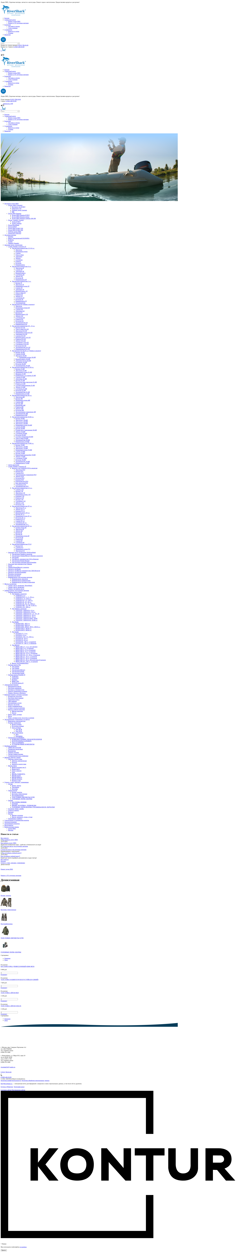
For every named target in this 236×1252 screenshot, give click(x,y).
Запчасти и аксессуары (19, 764)
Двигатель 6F (19, 529)
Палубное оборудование (15, 698)
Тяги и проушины (17, 732)
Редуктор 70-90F (20, 460)
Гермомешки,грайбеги (15, 818)
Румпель (18, 261)
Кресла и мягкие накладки (16, 709)
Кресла (14, 713)
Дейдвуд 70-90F (20, 456)
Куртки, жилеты (17, 792)
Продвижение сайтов (18, 1090)
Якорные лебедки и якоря (12, 757)
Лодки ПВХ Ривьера (14, 213)
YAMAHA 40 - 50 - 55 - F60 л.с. (25, 604)
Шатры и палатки (17, 815)
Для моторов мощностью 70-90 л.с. (23, 443)
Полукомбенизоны (18, 795)
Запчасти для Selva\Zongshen (17, 572)
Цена (6, 960)
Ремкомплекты (20, 265)
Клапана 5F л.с (20, 511)
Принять (3, 1250)
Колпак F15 (19, 546)
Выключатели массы (14, 686)
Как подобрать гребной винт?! (10, 856)
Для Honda (15, 622)
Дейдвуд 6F (19, 531)
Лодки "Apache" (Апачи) (16, 220)
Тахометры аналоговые (15, 749)
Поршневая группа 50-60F (23, 425)
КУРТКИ (15, 804)
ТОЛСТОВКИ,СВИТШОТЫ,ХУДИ (23, 797)
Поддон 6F (18, 534)
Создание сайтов (6, 1090)
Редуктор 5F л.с (20, 518)
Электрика (18, 256)
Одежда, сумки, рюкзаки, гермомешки (16, 782)
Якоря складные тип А (19, 767)
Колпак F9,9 (19, 471)
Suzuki (10, 565)
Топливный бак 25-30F (22, 392)
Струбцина (18, 260)
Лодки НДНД (12, 227)
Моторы (10, 830)
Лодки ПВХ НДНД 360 (15, 230)
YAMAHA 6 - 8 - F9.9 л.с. (23, 599)
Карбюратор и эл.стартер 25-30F (25, 375)
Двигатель (18, 250)
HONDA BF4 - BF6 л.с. (22, 625)
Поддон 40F (19, 403)
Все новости (5, 838)
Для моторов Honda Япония (20, 561)
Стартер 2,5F (19, 489)
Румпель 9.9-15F (20, 339)
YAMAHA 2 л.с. (20, 595)
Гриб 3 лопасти (16, 771)
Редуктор (18, 263)
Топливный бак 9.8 (21, 322)
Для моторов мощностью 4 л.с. (21, 266)
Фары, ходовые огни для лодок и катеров (21, 718)
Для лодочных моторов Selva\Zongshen (24, 562)
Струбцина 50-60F (21, 433)
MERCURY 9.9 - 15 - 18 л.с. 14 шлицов (27, 655)
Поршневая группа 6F (22, 536)
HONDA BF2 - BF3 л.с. (22, 623)
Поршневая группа (21, 251)
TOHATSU (15, 678)
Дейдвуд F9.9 (19, 476)
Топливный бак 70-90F (22, 461)
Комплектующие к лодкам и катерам (16, 694)
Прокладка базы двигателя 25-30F (26, 382)
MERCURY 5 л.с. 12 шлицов (24, 648)
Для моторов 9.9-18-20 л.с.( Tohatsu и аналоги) (26, 351)
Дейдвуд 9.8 (19, 316)
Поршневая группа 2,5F (23, 494)
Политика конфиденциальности (11, 1080)
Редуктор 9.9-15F (20, 346)
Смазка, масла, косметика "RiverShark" (20, 585)
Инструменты (8, 825)
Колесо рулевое (16, 724)
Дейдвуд (18, 258)
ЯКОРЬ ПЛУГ (16, 775)
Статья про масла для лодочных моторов (13, 849)
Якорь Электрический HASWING (19, 238)
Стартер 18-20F (20, 354)
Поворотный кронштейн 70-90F (25, 455)
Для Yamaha (15, 666)
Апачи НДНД (16, 222)
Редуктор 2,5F (19, 504)
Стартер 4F (18, 270)
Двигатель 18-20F (21, 355)
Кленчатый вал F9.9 (21, 481)
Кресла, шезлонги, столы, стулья (22, 817)
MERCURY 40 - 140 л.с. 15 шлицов (26, 661)
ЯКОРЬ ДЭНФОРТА (18, 774)
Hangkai (10, 236)
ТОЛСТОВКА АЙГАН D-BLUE (11, 1006)
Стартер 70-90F (20, 451)
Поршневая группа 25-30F (23, 372)
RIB (13, 212)
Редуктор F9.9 (19, 478)
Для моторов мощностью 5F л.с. (22, 506)
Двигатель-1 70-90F (21, 446)
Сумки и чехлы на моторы (16, 708)
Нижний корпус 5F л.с (22, 513)
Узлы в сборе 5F (20, 293)
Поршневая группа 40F (22, 400)
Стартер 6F (18, 541)
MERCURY (15, 681)
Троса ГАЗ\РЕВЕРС (18, 742)
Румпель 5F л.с (20, 519)
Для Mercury (16, 645)
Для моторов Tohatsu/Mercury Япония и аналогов (27, 556)
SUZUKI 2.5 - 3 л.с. (21, 633)
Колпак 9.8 (18, 313)
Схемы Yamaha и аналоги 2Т (17, 246)
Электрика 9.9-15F (21, 334)
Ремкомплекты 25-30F (22, 394)
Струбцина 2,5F (20, 501)
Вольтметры (12, 751)
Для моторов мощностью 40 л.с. (22, 395)
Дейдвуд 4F (19, 276)
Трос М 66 (18, 731)
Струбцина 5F (19, 298)
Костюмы (15, 789)
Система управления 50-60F (24, 437)
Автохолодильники (10, 822)
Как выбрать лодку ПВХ (8, 843)
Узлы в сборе (19, 255)
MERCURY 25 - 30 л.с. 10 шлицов (26, 658)
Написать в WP (8, 103)
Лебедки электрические (19, 761)
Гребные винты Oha (14, 665)
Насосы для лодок (13, 704)
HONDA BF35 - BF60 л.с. (23, 630)
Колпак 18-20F (20, 352)
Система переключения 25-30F (25, 385)
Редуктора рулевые (18, 726)
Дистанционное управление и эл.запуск (17, 719)
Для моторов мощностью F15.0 (21, 544)
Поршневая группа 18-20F (27, 357)
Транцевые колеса (13, 699)
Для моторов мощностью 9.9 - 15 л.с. (23, 326)
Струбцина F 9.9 (20, 484)
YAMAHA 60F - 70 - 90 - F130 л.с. (26, 605)
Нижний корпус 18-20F (22, 359)
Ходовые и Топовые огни (16, 689)
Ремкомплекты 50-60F (22, 441)
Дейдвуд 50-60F (20, 432)
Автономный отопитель (12, 823)
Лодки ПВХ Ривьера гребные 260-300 (24, 218)
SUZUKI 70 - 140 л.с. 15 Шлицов (25, 643)
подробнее (23, 1247)
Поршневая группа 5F (22, 286)
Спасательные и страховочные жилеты (16, 820)
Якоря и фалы (12, 766)
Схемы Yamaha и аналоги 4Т (17, 466)
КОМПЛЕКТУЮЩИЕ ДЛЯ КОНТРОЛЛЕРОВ (27, 739)
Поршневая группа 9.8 (22, 308)
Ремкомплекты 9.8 (21, 324)
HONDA (14, 680)
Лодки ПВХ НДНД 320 (15, 228)
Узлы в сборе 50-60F (21, 438)
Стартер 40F (19, 402)
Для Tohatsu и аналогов (19, 608)
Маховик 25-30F (20, 374)
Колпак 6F (18, 532)
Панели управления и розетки (17, 691)
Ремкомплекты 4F (21, 279)
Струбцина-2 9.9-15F (22, 344)
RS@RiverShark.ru (7, 1083)
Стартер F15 (19, 547)
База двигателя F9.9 (21, 483)
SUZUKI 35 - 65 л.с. (21, 640)
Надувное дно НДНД (18, 207)
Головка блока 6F (20, 527)
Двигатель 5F (19, 284)
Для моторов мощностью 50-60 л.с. (23, 417)
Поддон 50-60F (20, 428)
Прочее (10, 813)
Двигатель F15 (20, 551)
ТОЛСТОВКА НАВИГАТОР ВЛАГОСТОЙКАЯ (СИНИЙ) (19, 979)
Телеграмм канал (19, 1087)
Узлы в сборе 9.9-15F (22, 329)
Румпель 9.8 (19, 319)
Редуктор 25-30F (20, 390)
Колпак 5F (18, 283)
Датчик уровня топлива (15, 754)
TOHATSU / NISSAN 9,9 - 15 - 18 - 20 (27, 613)
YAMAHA (15, 676)
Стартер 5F (18, 288)
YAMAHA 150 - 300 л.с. (23, 607)
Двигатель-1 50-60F (21, 420)
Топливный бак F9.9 (21, 486)
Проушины (18, 736)
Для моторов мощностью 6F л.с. (22, 526)
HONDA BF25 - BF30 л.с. (23, 628)
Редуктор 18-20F (20, 364)
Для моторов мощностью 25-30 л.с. (23, 367)
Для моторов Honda (18, 671)
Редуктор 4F (19, 278)
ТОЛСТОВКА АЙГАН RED (10, 993)
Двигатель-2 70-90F (21, 448)
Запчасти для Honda (14, 569)
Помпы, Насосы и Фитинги (17, 693)
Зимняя (10, 800)
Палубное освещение (14, 688)
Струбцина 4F (19, 274)
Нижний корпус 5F (21, 291)
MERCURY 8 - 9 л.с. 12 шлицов (25, 651)
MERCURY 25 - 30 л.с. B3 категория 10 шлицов (30, 660)
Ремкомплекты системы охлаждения (23, 582)
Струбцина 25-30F (21, 389)
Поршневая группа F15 (22, 549)
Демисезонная (12, 790)
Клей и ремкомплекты (15, 706)
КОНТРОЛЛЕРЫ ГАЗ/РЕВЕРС (22, 741)
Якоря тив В (16, 769)
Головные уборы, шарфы (16, 809)
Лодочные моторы (10, 235)
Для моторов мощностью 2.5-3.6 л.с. (23, 248)
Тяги (16, 734)
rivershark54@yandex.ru (8, 1067)
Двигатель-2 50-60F (21, 422)
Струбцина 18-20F (21, 362)
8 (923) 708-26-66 (23, 45)
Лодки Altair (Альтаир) (15, 205)
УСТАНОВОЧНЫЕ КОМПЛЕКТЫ (23, 744)
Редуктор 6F (19, 537)
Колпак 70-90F (20, 445)
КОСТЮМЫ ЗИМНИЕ (19, 802)
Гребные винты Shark (15, 592)
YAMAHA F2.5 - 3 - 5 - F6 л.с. (24, 597)
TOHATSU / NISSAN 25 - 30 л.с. (25, 615)
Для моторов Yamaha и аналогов (22, 554)
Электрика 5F (19, 289)
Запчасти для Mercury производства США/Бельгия (24, 570)
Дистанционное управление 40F (25, 412)
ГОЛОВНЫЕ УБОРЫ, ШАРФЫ (22, 799)
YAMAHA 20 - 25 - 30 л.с (23, 602)
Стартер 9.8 (19, 309)
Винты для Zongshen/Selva (20, 663)
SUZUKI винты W (18, 683)
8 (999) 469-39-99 (19, 47)
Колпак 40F (19, 398)
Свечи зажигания (13, 465)
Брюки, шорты (16, 785)
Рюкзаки (11, 812)
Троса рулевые (16, 728)
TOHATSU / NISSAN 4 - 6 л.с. (24, 610)
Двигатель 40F (20, 397)
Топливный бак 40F (21, 413)
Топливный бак (20, 303)
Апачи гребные (16, 223)
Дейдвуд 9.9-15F (20, 341)
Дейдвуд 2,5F (19, 503)
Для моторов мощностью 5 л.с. (21, 281)
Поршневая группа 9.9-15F (23, 332)
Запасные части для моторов (13, 245)
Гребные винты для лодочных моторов (16, 590)
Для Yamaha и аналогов (19, 594)
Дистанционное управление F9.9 (25, 475)
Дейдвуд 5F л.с (20, 509)
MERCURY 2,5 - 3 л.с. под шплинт (26, 646)
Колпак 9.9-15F (20, 327)
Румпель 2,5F (19, 498)
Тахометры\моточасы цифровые (18, 756)
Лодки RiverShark (13, 225)
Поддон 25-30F (20, 380)
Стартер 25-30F (20, 377)
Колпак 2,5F (19, 491)
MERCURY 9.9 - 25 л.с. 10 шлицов (26, 653)
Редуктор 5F (19, 299)
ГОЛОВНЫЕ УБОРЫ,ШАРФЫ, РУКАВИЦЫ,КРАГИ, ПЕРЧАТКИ (33, 807)
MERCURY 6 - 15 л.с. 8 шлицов (25, 650)
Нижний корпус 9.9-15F (23, 337)
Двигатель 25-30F (21, 370)
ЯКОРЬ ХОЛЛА (17, 779)
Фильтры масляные (14, 575)
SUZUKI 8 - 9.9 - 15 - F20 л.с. (24, 637)
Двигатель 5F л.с (20, 508)
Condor (10, 241)
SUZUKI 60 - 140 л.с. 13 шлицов (25, 642)
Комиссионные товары (11, 827)
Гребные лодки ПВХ (14, 231)
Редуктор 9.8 (19, 321)
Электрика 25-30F (21, 379)
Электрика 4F (19, 271)
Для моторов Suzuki (18, 673)
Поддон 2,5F (19, 499)
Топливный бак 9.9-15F (22, 347)
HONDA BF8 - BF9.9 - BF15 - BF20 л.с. (27, 627)
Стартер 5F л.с (20, 521)
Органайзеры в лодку (15, 703)
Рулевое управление (14, 723)
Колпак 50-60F (20, 418)
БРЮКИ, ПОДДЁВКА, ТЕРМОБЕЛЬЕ (24, 805)
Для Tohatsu (15, 668)
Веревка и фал (16, 780)
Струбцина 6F (19, 542)
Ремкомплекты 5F (21, 301)
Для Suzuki (15, 557)
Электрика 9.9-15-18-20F (23, 360)
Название (7, 958)
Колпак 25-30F (20, 369)
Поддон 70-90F (20, 453)
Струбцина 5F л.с (21, 522)
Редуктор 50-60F (20, 435)
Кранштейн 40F (20, 405)
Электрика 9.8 (19, 311)
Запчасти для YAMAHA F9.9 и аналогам (24, 468)
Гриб (13, 772)
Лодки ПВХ (12, 828)
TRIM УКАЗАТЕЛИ (14, 747)
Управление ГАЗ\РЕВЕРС (16, 737)
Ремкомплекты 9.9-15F (22, 349)
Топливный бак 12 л (21, 524)
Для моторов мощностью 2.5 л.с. (22, 488)
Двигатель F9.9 (20, 470)
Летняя (10, 784)
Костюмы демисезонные (19, 794)
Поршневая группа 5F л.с (23, 516)
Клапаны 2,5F (19, 496)
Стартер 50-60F (20, 427)
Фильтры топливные (14, 574)
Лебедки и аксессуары (15, 759)
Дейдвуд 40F (19, 408)
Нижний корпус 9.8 (21, 314)
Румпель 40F (19, 407)
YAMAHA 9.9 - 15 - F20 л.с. (24, 600)
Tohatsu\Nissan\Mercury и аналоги (18, 567)
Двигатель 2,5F (20, 493)
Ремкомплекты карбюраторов (21, 580)
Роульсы (14, 762)
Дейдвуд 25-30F (20, 387)
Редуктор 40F (19, 410)
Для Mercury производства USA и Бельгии (25, 559)
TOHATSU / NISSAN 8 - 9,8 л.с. (25, 612)
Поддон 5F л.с (19, 514)
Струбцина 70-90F (21, 458)
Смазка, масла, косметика (16, 587)
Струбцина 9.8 (20, 317)
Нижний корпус (20, 273)
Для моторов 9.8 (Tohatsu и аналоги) (23, 304)
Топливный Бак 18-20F (22, 365)
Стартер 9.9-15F (20, 336)
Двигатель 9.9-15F (21, 331)
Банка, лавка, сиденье (15, 714)
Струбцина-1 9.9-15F (22, 342)
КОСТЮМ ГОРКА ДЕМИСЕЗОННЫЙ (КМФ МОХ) (17, 966)
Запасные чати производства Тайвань (20, 564)
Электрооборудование (11, 685)
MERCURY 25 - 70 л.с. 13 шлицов (26, 656)
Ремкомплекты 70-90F (22, 463)
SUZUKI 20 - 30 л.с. (21, 638)
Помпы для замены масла (16, 589)
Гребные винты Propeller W (16, 675)
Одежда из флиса (13, 810)
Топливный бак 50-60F (22, 440)
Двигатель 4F (19, 268)
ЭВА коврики (12, 701)
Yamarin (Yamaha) (13, 243)
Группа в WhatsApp (7, 1087)
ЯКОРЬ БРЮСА (17, 777)
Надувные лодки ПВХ (11, 203)
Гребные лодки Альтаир (19, 210)
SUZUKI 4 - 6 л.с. (21, 635)
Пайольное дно (16, 208)
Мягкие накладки (17, 711)
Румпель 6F (19, 539)
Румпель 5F (19, 294)
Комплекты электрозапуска (16, 721)
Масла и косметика (10, 584)
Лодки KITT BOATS (14, 233)
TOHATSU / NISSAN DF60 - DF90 (26, 618)
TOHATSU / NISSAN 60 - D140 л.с (26, 620)
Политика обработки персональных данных (35, 1080)
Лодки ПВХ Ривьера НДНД (21, 215)
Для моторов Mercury (18, 670)
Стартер (18, 253)
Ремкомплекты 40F (21, 415)
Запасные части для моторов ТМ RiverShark (22, 552)
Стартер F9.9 (19, 473)
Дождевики (15, 787)
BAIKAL (11, 240)
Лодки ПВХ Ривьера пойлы (20, 217)
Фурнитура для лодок (15, 696)
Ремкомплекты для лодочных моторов (20, 577)
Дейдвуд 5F (19, 296)
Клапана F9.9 (19, 479)
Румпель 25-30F (20, 384)
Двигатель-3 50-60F (21, 423)
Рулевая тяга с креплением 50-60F (26, 430)
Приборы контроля (10, 746)
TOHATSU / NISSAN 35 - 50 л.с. (25, 617)
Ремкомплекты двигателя (20, 579)
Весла (10, 716)
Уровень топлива (13, 752)
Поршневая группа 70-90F (23, 450)
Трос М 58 (18, 729)
